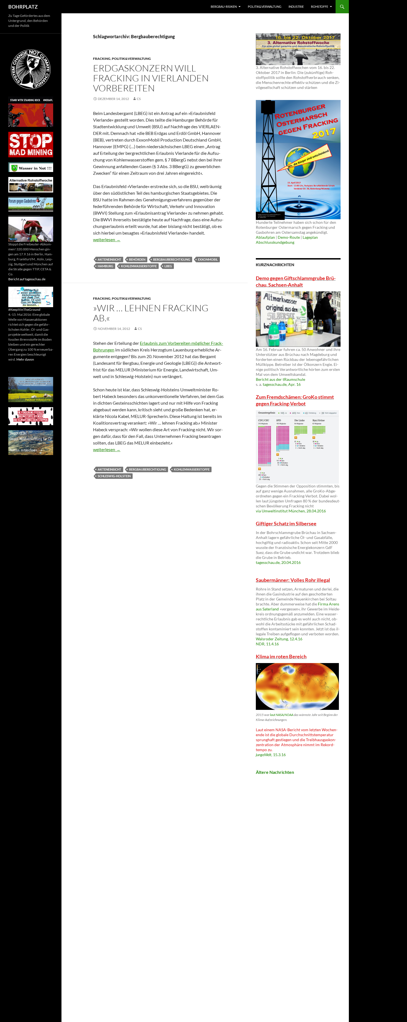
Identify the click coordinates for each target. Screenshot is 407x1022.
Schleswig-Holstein (114, 476)
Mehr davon (25, 359)
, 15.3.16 (271, 754)
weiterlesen (106, 239)
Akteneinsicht (109, 259)
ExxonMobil (208, 259)
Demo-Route (289, 237)
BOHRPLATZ (23, 7)
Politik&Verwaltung (264, 6)
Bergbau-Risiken (224, 6)
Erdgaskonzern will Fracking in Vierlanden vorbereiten (151, 78)
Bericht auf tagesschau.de (26, 279)
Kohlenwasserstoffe (139, 266)
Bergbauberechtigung (171, 259)
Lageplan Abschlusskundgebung (287, 240)
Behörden (137, 259)
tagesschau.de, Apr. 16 (282, 384)
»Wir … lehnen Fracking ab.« (150, 312)
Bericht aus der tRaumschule (280, 379)
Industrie (296, 6)
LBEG (168, 266)
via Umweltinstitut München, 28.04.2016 (291, 511)
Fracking (101, 59)
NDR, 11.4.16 (267, 643)
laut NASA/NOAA (281, 715)
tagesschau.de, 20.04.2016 (278, 562)
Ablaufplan (265, 237)
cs (139, 99)
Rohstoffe (319, 6)
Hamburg (105, 266)
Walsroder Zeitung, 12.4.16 (279, 638)
